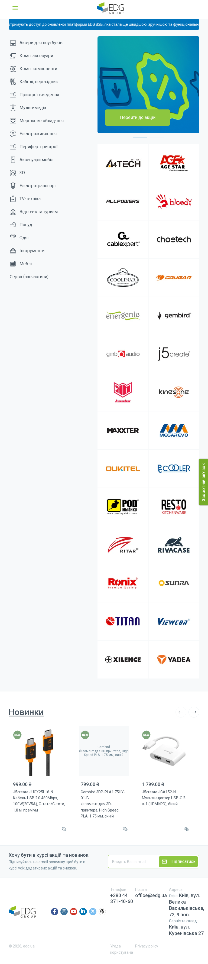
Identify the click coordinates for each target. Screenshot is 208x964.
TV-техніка (30, 198)
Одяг (24, 237)
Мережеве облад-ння (42, 120)
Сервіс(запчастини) (29, 276)
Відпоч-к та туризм (39, 211)
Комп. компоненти (38, 68)
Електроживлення (38, 133)
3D (22, 172)
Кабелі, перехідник (39, 81)
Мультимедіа (33, 107)
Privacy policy (146, 946)
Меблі (26, 263)
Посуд (26, 224)
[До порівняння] (64, 829)
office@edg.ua (151, 895)
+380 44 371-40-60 (121, 898)
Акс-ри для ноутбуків (41, 42)
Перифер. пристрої (39, 146)
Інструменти (32, 250)
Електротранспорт (38, 185)
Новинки (26, 712)
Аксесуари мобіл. (37, 159)
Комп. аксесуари (36, 55)
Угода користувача (121, 949)
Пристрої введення (39, 94)
